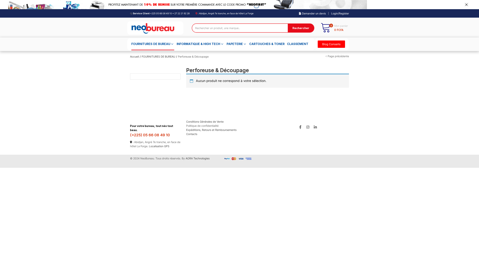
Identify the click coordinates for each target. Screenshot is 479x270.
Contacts (191, 134)
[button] (334, 28)
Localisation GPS (159, 146)
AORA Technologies (198, 158)
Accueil (134, 56)
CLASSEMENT (297, 44)
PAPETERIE (235, 44)
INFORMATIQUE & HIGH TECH (199, 44)
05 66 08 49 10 (164, 13)
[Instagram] (308, 127)
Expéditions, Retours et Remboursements (211, 129)
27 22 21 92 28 (182, 13)
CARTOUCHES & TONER (267, 44)
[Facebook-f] (300, 127)
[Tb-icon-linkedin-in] (315, 127)
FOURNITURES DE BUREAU (151, 44)
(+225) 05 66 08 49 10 (150, 135)
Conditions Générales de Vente (205, 121)
